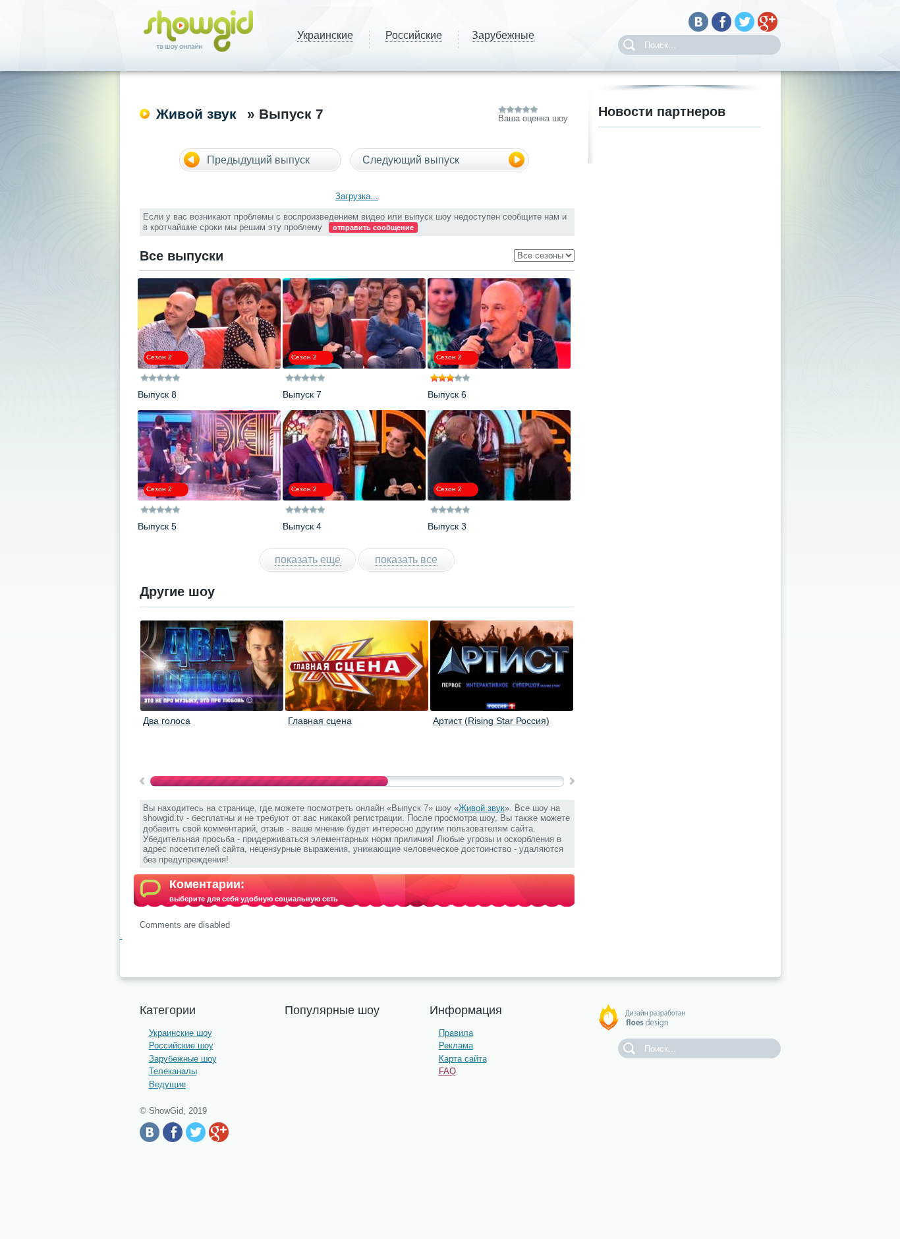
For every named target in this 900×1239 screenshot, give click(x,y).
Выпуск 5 (157, 526)
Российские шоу (181, 1045)
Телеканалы (173, 1071)
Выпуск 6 (447, 394)
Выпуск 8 (157, 394)
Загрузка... (356, 196)
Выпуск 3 (447, 526)
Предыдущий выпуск (258, 160)
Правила (456, 1033)
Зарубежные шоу (183, 1059)
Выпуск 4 (302, 526)
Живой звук (196, 113)
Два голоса (166, 720)
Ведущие (167, 1084)
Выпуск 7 (302, 394)
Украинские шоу (180, 1033)
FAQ (447, 1071)
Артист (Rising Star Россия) (491, 720)
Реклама (456, 1045)
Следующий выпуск (410, 160)
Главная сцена (320, 720)
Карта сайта (463, 1059)
